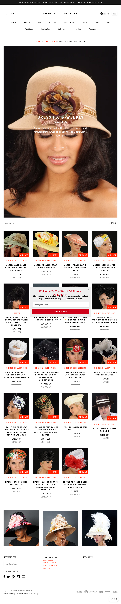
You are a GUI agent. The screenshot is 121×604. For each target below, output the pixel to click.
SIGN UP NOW (61, 311)
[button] (60, 293)
